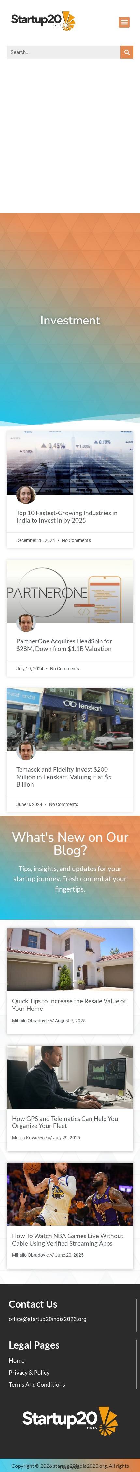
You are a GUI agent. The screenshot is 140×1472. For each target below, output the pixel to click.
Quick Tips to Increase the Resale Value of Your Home (69, 1004)
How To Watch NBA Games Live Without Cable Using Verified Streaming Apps (67, 1239)
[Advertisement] (70, 140)
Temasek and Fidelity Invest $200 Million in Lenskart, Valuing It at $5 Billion (64, 777)
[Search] (126, 52)
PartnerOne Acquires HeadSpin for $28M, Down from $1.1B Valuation (64, 644)
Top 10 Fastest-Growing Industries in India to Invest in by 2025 (67, 516)
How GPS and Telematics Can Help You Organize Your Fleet (65, 1122)
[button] (124, 22)
